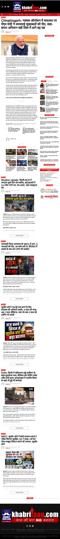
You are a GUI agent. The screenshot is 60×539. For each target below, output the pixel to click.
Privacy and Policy (31, 530)
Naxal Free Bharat (18, 124)
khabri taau (8, 32)
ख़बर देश (10, 14)
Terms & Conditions (21, 530)
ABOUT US (3, 529)
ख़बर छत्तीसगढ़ (21, 14)
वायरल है (51, 529)
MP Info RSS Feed (50, 164)
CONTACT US (56, 529)
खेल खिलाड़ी (38, 14)
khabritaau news (9, 124)
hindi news (28, 123)
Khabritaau (33, 123)
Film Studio (43, 14)
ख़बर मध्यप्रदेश (15, 14)
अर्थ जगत (49, 14)
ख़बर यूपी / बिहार (32, 14)
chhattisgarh (17, 123)
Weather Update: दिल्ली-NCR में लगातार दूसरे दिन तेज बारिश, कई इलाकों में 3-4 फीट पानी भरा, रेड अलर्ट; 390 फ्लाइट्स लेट (49, 132)
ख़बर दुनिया (26, 14)
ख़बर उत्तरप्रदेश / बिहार (29, 529)
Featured (22, 123)
